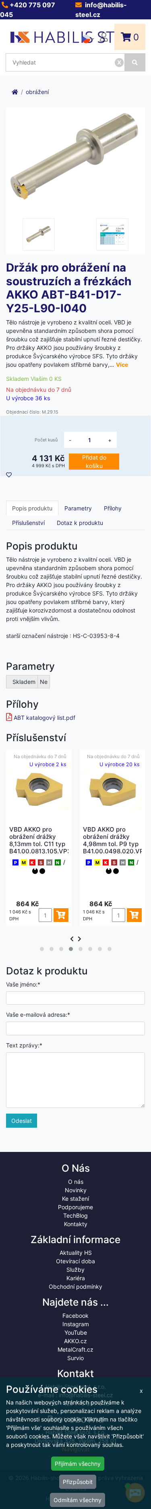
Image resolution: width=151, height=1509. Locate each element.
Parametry (78, 508)
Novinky (76, 1190)
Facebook (75, 1315)
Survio (75, 1357)
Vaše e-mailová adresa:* (38, 1014)
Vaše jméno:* (23, 984)
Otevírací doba (75, 1261)
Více (122, 364)
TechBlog (75, 1215)
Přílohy (113, 508)
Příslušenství (28, 522)
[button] (42, 949)
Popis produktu (32, 508)
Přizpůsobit (78, 1481)
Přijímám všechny (78, 1463)
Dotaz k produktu (80, 522)
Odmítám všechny (77, 1499)
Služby (75, 1269)
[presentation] (72, 938)
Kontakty (75, 1224)
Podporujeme (75, 1207)
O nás (75, 1181)
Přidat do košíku (94, 461)
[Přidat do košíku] (27, 915)
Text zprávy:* (24, 1045)
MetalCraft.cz (75, 1349)
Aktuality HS (76, 1252)
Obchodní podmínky (75, 1286)
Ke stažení (75, 1198)
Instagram (75, 1324)
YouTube (75, 1332)
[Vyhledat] (135, 62)
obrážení (37, 91)
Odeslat (21, 1120)
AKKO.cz (75, 1341)
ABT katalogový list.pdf (44, 717)
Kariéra (75, 1278)
